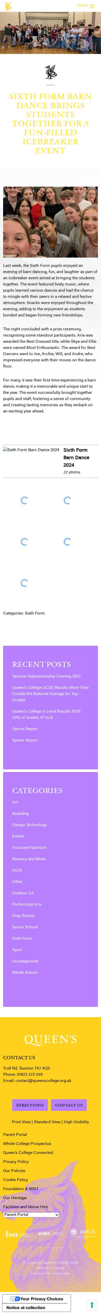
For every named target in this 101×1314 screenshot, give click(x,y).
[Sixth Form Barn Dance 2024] (31, 450)
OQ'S (17, 871)
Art (15, 802)
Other (17, 882)
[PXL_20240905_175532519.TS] (24, 541)
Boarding (20, 814)
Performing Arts (27, 905)
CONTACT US (69, 1105)
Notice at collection (25, 1307)
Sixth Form (35, 613)
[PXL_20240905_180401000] (67, 541)
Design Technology (29, 825)
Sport (17, 950)
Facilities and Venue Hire (25, 1207)
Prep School (23, 916)
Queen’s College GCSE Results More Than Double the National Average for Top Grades (50, 694)
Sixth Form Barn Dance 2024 (76, 458)
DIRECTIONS (30, 1105)
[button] (41, 1247)
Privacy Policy (16, 1162)
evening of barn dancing (25, 272)
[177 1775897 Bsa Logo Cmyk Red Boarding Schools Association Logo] (18, 1233)
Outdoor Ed (22, 893)
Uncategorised (25, 961)
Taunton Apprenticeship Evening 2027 (46, 676)
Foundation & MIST (21, 1189)
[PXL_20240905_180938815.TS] (24, 583)
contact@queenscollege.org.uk (43, 1081)
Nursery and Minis (29, 859)
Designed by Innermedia (50, 1274)
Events (18, 836)
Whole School (25, 973)
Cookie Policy (15, 1180)
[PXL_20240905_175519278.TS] (67, 500)
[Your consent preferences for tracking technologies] (92, 1305)
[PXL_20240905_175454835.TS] (24, 500)
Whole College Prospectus (27, 1144)
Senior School (25, 927)
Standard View (47, 1122)
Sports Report (25, 729)
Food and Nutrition (29, 848)
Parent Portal (15, 1135)
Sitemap (43, 1268)
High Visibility (76, 1122)
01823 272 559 (30, 1075)
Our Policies (14, 1171)
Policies (58, 1268)
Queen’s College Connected (28, 1153)
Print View (21, 1122)
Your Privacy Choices (41, 1298)
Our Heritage (15, 1198)
